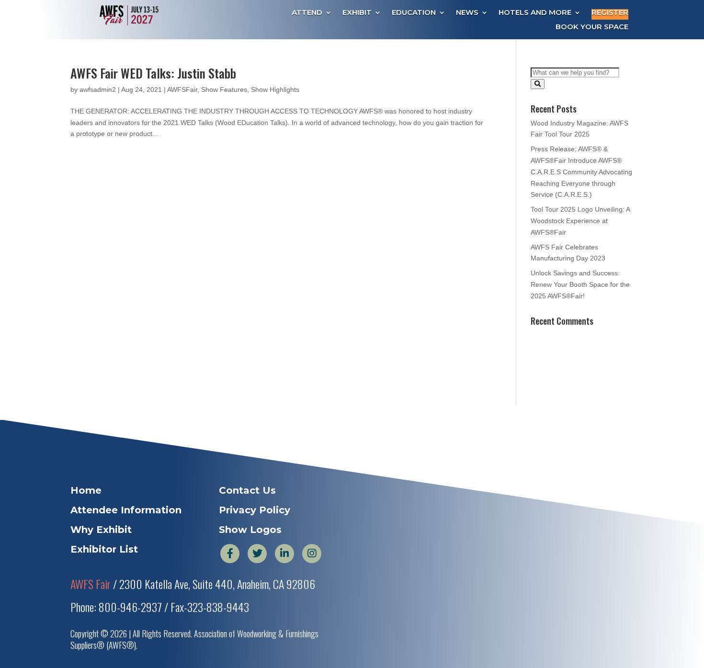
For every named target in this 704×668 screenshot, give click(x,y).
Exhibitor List (104, 549)
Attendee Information (126, 510)
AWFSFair (182, 89)
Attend (307, 13)
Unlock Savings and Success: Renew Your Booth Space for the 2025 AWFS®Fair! (580, 284)
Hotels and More (535, 13)
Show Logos (250, 529)
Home (86, 490)
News (467, 13)
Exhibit (357, 13)
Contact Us (247, 490)
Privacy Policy (254, 510)
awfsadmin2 (97, 89)
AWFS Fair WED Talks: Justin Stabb (153, 73)
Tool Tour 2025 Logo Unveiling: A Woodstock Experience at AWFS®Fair (580, 220)
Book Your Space (592, 27)
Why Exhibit (101, 529)
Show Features (224, 89)
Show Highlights (275, 89)
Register (609, 13)
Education (414, 13)
